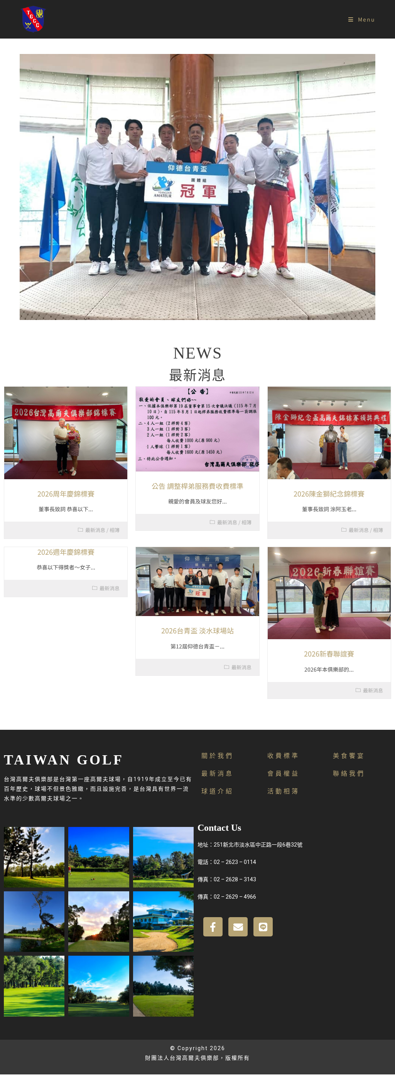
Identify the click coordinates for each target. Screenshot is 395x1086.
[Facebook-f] (213, 926)
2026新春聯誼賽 (329, 653)
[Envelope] (238, 926)
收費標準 (283, 755)
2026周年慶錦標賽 (66, 493)
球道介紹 (217, 791)
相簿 (115, 530)
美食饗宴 (349, 755)
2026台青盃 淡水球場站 (197, 630)
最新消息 (95, 530)
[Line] (263, 926)
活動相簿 (283, 791)
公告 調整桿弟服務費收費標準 (197, 486)
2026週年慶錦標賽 (66, 552)
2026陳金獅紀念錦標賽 (329, 493)
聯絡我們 (349, 773)
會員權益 (283, 773)
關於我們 (217, 755)
